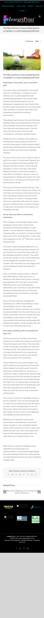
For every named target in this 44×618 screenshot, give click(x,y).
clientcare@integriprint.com (32, 2)
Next (37, 41)
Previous (29, 41)
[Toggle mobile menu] (40, 16)
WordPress (22, 542)
